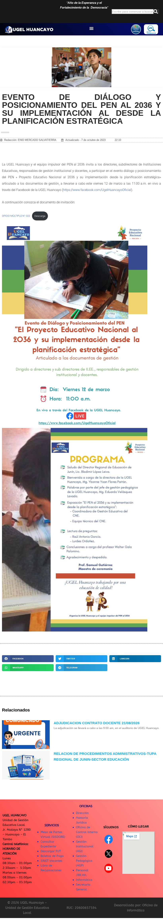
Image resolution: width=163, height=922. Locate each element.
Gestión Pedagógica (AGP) (84, 860)
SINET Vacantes (51, 861)
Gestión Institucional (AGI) (84, 846)
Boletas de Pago (52, 856)
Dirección (82, 813)
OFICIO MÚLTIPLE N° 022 (16, 215)
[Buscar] (156, 11)
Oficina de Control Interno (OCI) (87, 832)
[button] (91, 28)
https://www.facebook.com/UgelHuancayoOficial (97, 190)
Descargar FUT (51, 851)
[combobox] (132, 11)
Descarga (39, 215)
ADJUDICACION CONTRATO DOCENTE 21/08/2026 (97, 723)
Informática (84, 880)
